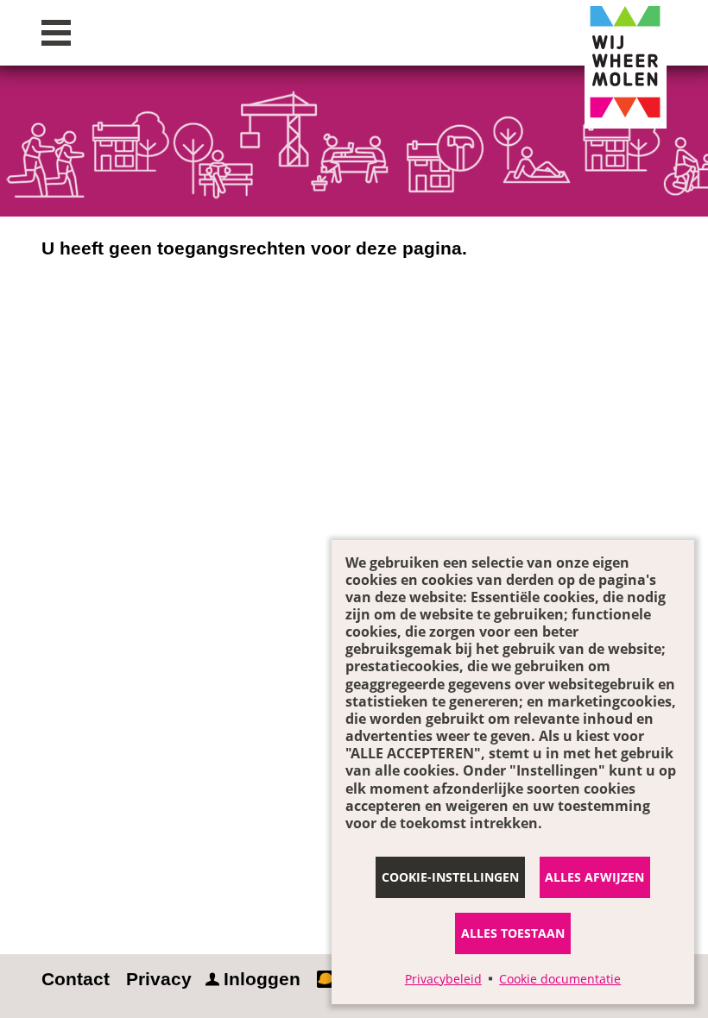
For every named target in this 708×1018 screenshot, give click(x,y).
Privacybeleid (443, 979)
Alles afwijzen (594, 877)
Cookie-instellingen (450, 877)
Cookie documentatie (560, 979)
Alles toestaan (513, 933)
